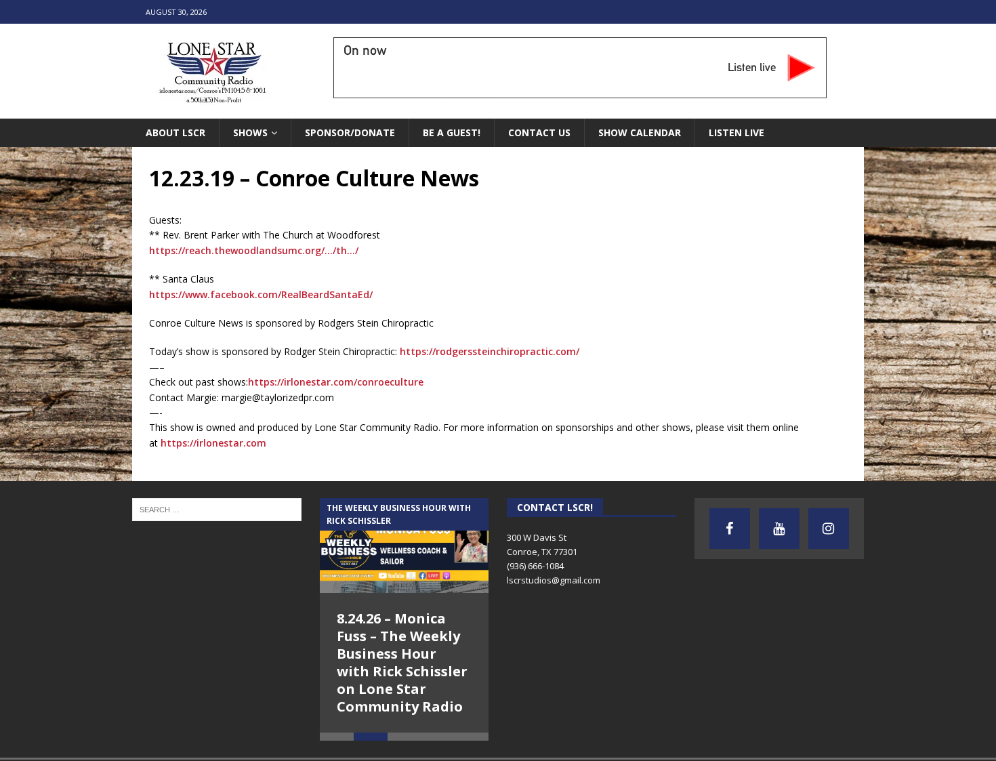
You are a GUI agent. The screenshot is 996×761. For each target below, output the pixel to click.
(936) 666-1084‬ (535, 566)
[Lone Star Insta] (828, 528)
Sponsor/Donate (350, 132)
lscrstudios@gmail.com (553, 580)
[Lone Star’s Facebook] (729, 528)
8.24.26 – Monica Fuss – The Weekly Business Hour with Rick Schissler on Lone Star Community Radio (402, 662)
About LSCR (175, 132)
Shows (250, 132)
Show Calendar (639, 132)
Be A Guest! (451, 132)
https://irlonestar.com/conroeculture (335, 381)
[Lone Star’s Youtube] (779, 528)
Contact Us (539, 132)
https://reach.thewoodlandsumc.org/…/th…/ (253, 250)
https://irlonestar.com (213, 442)
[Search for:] (217, 509)
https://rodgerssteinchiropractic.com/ (489, 351)
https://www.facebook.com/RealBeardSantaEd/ (261, 294)
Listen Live (736, 132)
